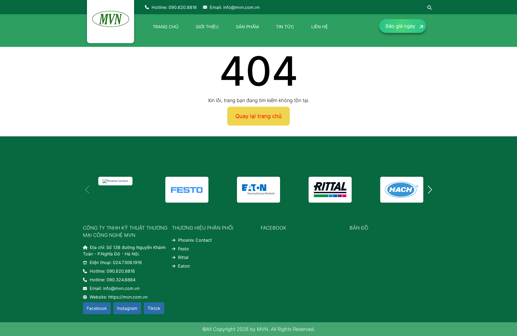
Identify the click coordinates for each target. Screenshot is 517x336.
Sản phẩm (247, 26)
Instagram (127, 308)
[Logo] (110, 19)
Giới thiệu (207, 26)
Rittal (183, 257)
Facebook (97, 308)
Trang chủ (166, 26)
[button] (430, 190)
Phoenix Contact (195, 240)
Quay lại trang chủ (258, 116)
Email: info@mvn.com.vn (235, 7)
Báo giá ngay (400, 26)
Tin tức (285, 26)
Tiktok (154, 308)
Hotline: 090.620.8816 (174, 7)
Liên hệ (319, 26)
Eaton (184, 266)
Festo (183, 248)
